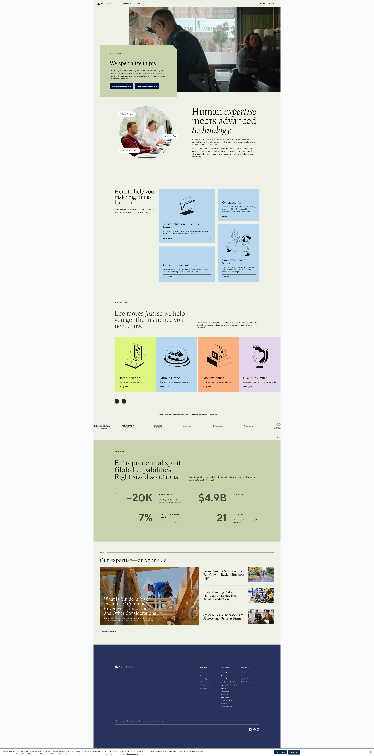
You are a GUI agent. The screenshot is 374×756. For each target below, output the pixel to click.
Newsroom (244, 676)
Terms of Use (147, 721)
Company (271, 3)
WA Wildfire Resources (248, 682)
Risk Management (226, 697)
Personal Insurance (226, 673)
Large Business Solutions (228, 682)
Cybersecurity (225, 691)
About (202, 673)
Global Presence (205, 682)
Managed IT (224, 694)
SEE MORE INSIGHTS (109, 632)
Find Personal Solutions (147, 86)
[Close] (371, 752)
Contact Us (203, 688)
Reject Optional (280, 752)
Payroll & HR (224, 688)
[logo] (105, 3)
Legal (162, 721)
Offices (202, 685)
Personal (138, 3)
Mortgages (224, 676)
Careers (202, 676)
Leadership (203, 679)
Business (126, 3)
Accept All (294, 752)
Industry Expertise (226, 706)
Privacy (156, 721)
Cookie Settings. (132, 754)
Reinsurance (224, 703)
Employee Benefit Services (229, 685)
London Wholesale (226, 700)
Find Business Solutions (121, 86)
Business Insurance (226, 679)
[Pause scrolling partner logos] (278, 437)
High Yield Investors (247, 679)
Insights (262, 3)
